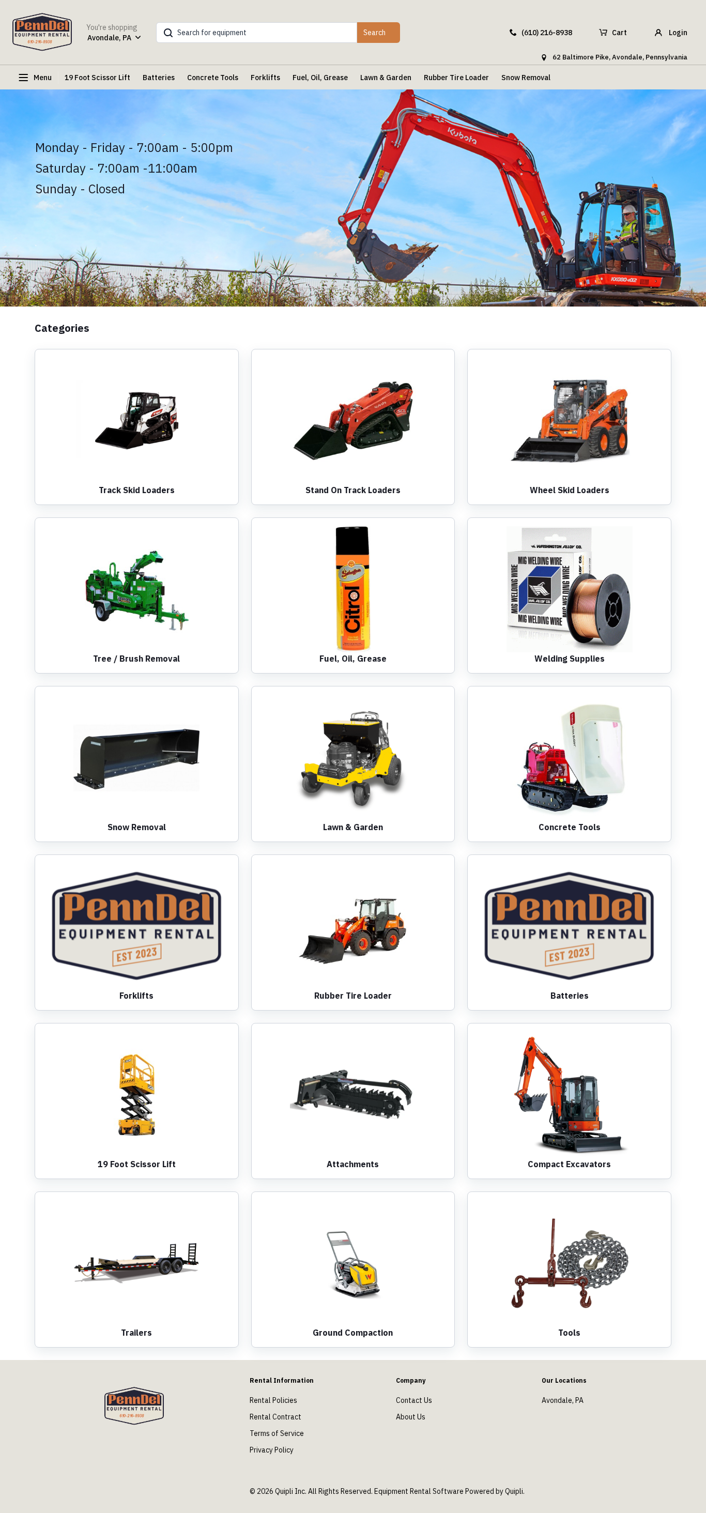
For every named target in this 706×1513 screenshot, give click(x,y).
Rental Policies (273, 1400)
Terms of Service (277, 1433)
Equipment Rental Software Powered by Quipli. (449, 1491)
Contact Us (414, 1400)
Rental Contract (275, 1417)
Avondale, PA (563, 1400)
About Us (410, 1417)
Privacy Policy (272, 1450)
